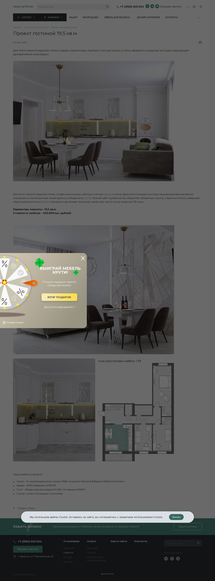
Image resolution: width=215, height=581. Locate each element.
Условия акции (14, 322)
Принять (176, 517)
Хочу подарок (59, 297)
